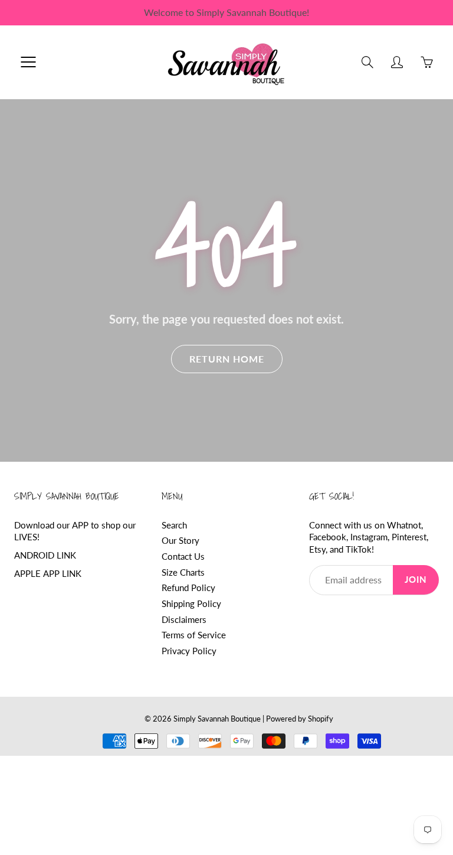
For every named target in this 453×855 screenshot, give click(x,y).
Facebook (327, 537)
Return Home (226, 358)
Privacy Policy (189, 651)
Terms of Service (194, 635)
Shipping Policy (191, 604)
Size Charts (183, 572)
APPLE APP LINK (47, 574)
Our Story (180, 541)
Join (416, 580)
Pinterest (409, 537)
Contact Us (183, 556)
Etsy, (318, 549)
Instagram (369, 537)
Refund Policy (188, 588)
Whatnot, (405, 525)
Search (174, 525)
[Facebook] (315, 617)
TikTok (359, 549)
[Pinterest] (342, 617)
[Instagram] (369, 617)
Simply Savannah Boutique (217, 718)
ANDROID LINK (45, 555)
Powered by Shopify (299, 718)
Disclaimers (184, 620)
